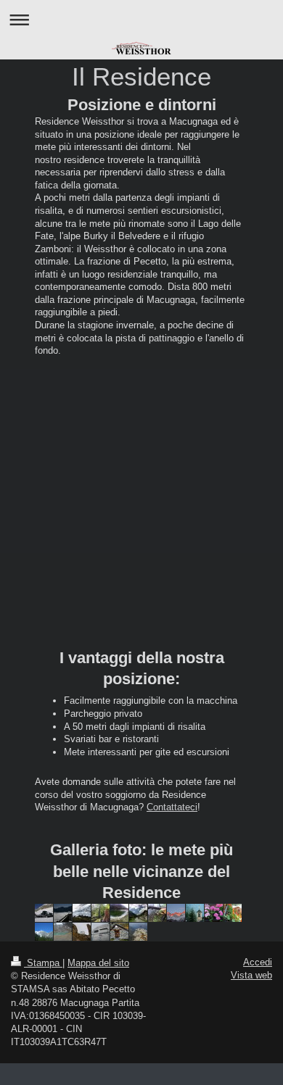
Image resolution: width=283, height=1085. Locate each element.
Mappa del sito (98, 962)
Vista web (251, 975)
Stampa (43, 962)
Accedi (257, 962)
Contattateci (172, 807)
